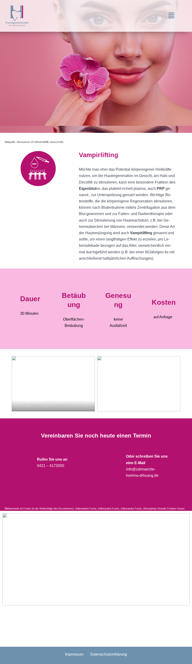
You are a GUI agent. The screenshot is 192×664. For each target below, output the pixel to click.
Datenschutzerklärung (108, 654)
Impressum (74, 654)
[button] (171, 16)
